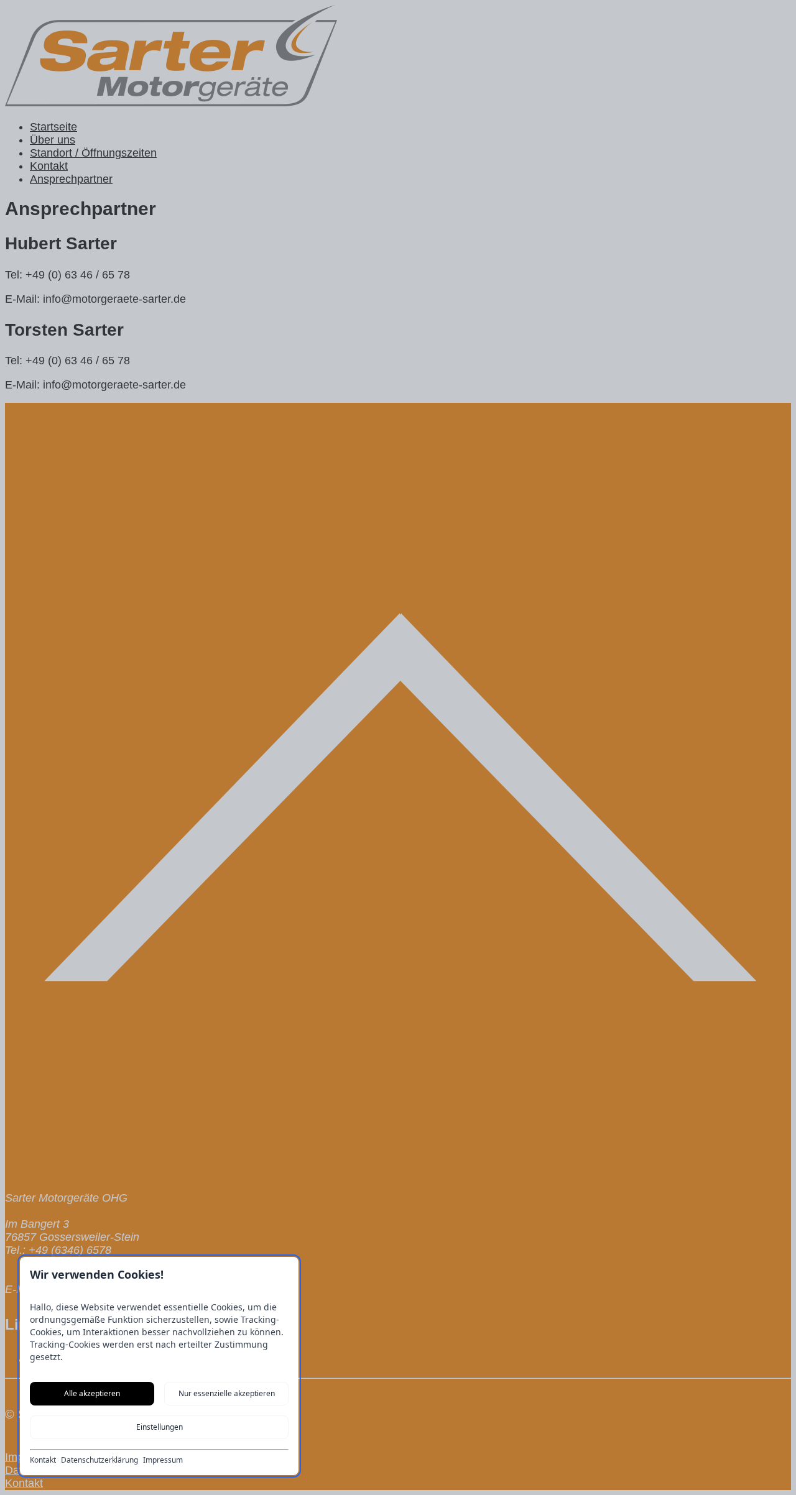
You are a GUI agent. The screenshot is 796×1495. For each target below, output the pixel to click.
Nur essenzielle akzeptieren (226, 1393)
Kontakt (43, 1460)
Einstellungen (159, 1427)
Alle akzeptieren (92, 1393)
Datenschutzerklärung (99, 1460)
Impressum (163, 1460)
